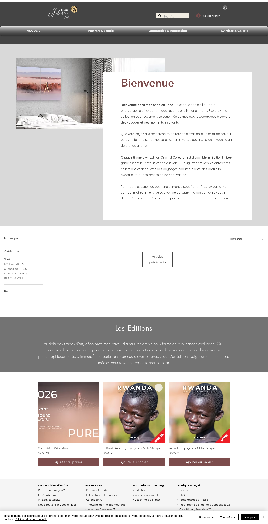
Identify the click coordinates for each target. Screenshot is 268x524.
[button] (225, 7)
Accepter (249, 517)
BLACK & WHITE (15, 278)
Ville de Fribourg (15, 273)
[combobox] (246, 239)
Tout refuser (227, 517)
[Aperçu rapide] (68, 412)
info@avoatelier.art (50, 499)
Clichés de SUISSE (16, 269)
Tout (7, 259)
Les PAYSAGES (14, 264)
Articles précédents (157, 259)
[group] (134, 424)
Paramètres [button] (206, 517)
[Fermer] (263, 517)
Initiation (140, 490)
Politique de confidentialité (31, 519)
